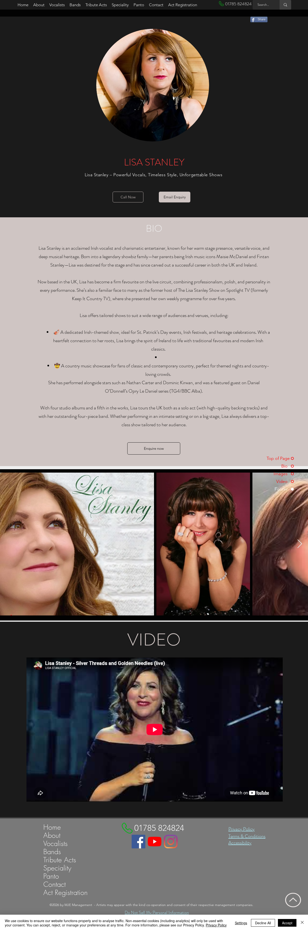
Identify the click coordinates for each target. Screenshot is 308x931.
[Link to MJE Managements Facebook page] (138, 841)
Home (52, 827)
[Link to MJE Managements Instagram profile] (171, 841)
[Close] (302, 923)
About (51, 835)
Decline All (263, 922)
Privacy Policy (241, 829)
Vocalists (55, 844)
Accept (287, 922)
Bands (52, 852)
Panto (51, 876)
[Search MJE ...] (285, 5)
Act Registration (65, 892)
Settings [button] (241, 922)
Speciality (57, 868)
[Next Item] (299, 544)
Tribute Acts (59, 860)
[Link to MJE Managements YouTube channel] (154, 841)
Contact (54, 884)
